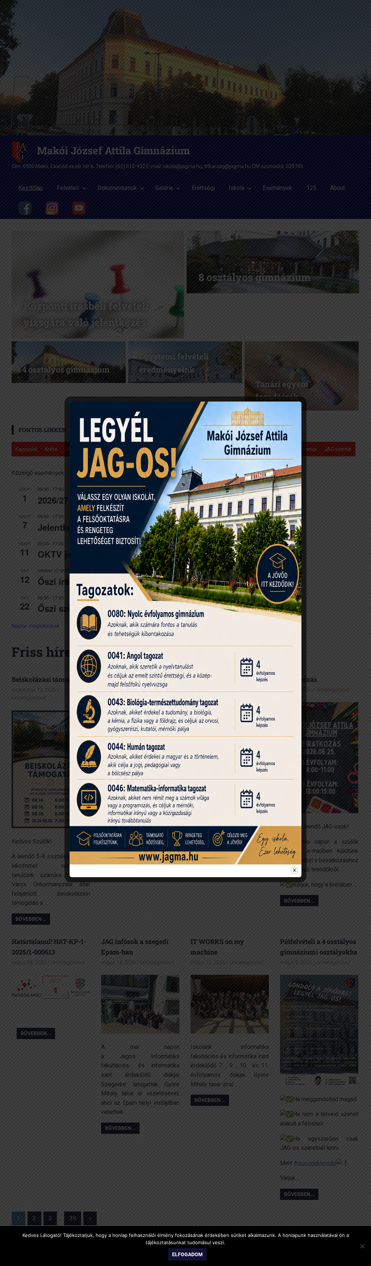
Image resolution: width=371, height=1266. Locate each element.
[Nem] (362, 1246)
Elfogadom (187, 1254)
